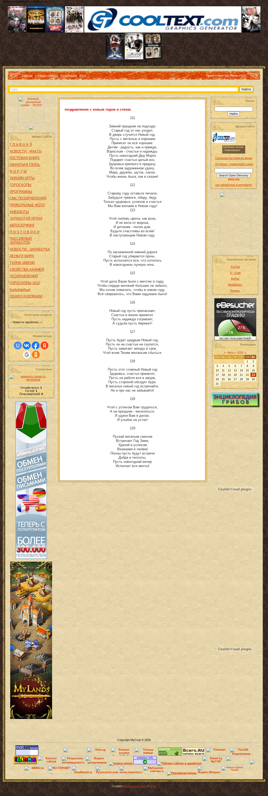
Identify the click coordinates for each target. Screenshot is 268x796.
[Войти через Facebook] (36, 345)
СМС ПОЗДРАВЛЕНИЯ (28, 198)
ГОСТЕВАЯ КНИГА (25, 158)
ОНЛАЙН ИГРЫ (22, 178)
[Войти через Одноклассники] (36, 355)
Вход (82, 75)
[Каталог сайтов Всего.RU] (193, 754)
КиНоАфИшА (20, 290)
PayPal (235, 266)
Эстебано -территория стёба (234, 164)
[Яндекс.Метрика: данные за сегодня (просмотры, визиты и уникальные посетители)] (208, 770)
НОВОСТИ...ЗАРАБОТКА (30, 249)
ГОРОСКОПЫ (20, 185)
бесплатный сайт (135, 786)
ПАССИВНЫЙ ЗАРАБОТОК (21, 241)
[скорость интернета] (31, 379)
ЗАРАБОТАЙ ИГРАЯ (26, 218)
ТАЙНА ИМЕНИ (22, 263)
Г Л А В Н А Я (21, 145)
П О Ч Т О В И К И (24, 232)
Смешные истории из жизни (233, 158)
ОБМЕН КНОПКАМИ (26, 296)
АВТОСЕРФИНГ (22, 225)
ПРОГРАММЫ (21, 192)
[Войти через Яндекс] (44, 345)
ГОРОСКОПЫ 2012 (25, 283)
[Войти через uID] (18, 345)
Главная (27, 75)
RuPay (235, 278)
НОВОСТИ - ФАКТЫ (26, 151)
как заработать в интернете (233, 184)
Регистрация (68, 75)
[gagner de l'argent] (121, 763)
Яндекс (235, 290)
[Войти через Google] (27, 354)
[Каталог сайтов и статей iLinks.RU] (25, 763)
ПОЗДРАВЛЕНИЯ (24, 276)
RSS (243, 75)
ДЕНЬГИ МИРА (22, 256)
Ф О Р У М (18, 172)
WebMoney (235, 284)
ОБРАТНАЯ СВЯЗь (25, 165)
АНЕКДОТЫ (19, 212)
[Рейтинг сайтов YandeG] (232, 773)
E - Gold (235, 272)
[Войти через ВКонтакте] (27, 345)
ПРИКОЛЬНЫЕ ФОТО (27, 205)
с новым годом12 (46, 75)
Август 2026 (235, 352)
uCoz (152, 786)
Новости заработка (25, 322)
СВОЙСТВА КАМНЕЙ (27, 270)
